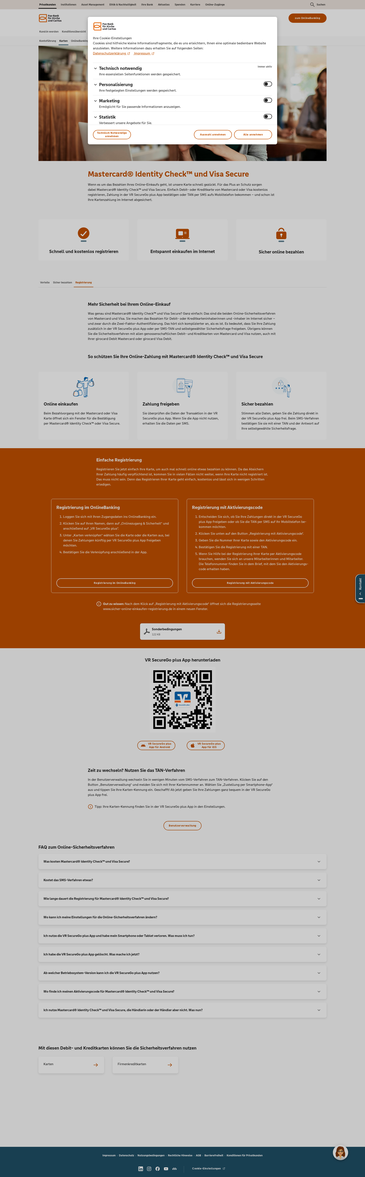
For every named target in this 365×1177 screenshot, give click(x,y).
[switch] (268, 84)
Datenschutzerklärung (110, 53)
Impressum (142, 53)
